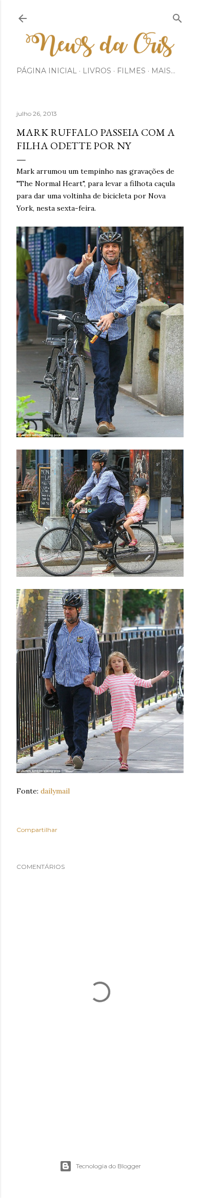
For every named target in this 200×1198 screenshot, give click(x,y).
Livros (97, 70)
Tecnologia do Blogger (108, 1166)
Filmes (131, 70)
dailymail (55, 791)
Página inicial (46, 70)
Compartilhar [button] (36, 830)
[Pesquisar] (177, 16)
